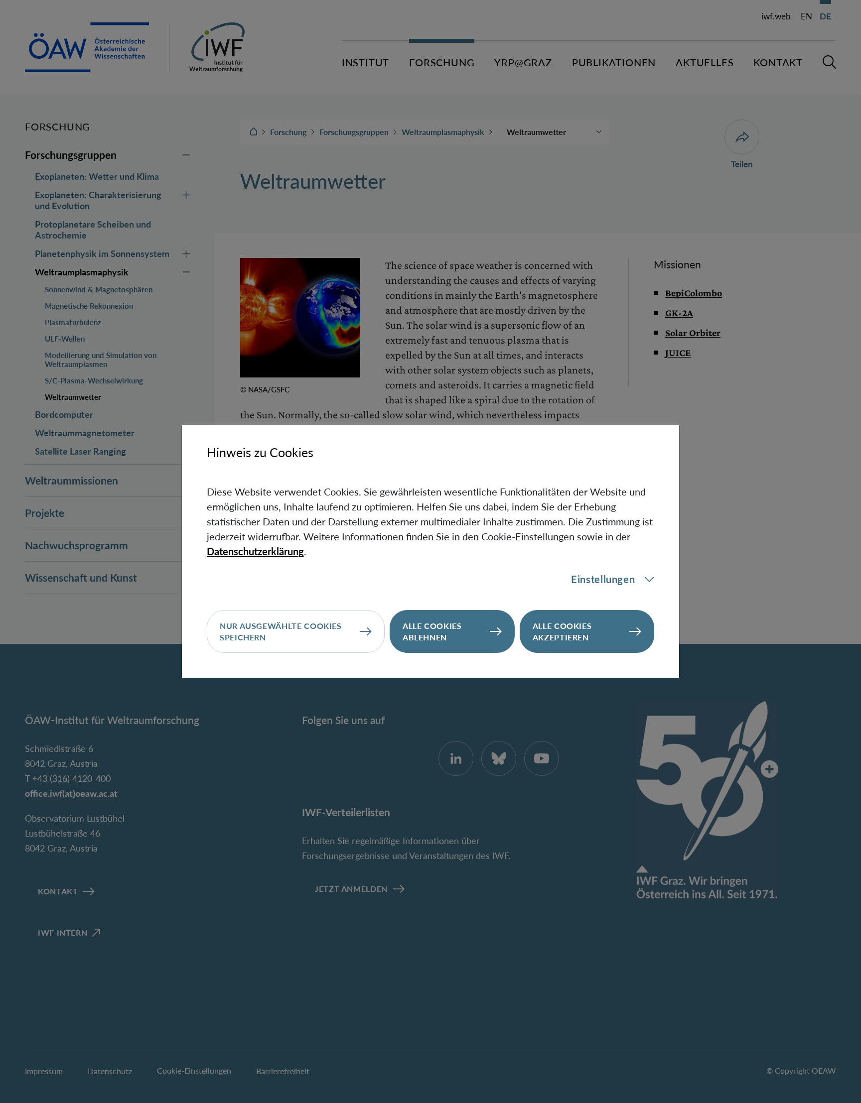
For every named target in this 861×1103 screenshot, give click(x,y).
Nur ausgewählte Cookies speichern (281, 631)
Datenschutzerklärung (255, 551)
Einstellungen (603, 579)
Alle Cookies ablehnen (432, 631)
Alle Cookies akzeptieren (562, 631)
